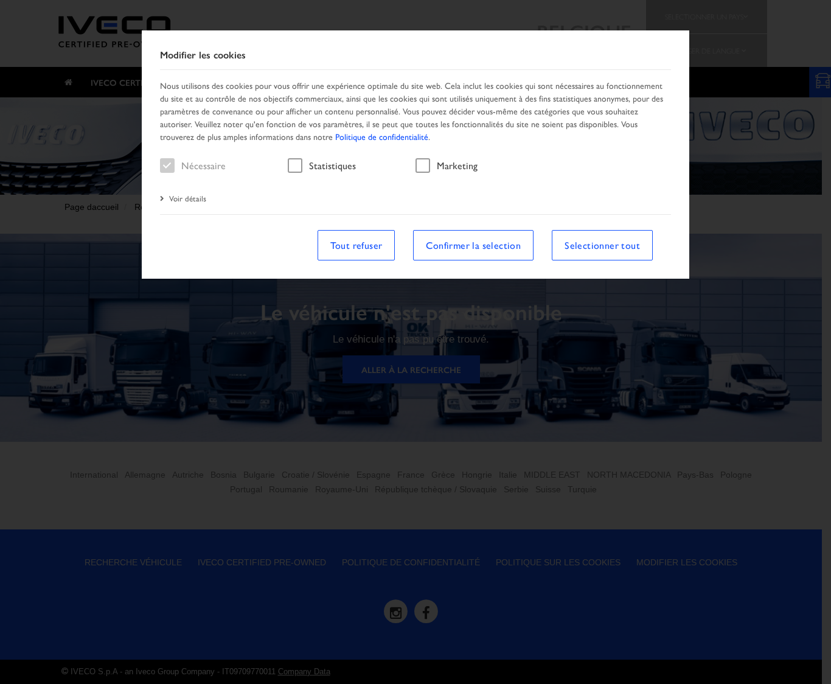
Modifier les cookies (203, 55)
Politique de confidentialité (381, 136)
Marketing (457, 165)
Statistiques (332, 165)
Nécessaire (203, 165)
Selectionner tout (602, 245)
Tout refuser (356, 245)
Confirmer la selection (473, 245)
